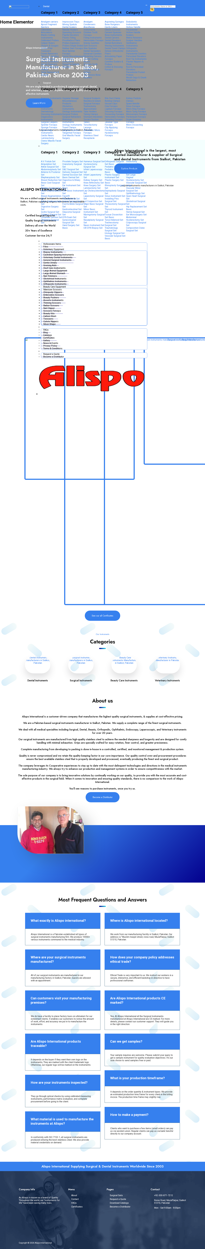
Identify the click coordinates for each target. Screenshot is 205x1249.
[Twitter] (33, 1212)
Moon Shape (49, 324)
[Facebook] (22, 1212)
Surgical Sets (49, 146)
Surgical (47, 83)
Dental (46, 6)
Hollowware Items (52, 244)
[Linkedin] (44, 1212)
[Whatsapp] (22, 1220)
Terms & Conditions (52, 348)
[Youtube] (54, 1212)
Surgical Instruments (81, 680)
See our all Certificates (102, 615)
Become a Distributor (53, 356)
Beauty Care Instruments (124, 680)
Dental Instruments (37, 680)
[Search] (152, 9)
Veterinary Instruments (167, 680)
